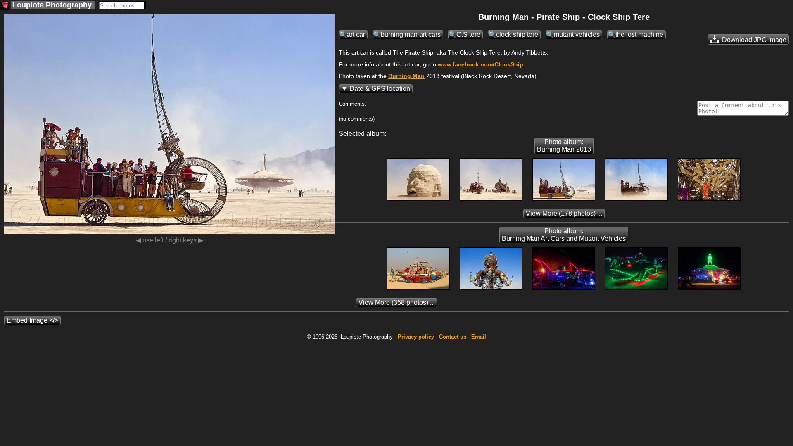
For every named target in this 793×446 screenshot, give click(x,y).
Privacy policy (416, 337)
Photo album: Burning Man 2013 (564, 145)
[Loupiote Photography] (4, 6)
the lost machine (639, 34)
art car (356, 34)
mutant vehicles (577, 34)
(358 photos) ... (397, 302)
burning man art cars (411, 34)
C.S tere (468, 34)
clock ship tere (517, 34)
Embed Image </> (32, 320)
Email (478, 337)
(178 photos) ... (564, 213)
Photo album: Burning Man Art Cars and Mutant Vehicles (564, 235)
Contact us (452, 337)
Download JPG (753, 39)
